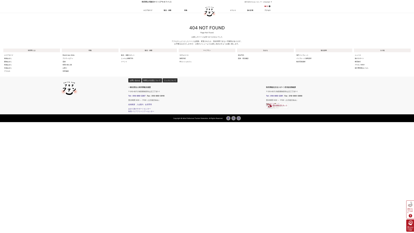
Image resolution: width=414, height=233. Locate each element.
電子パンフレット (302, 55)
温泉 (64, 61)
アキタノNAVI (360, 65)
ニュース (358, 55)
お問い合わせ (135, 80)
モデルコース (184, 55)
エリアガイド (147, 10)
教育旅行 (358, 61)
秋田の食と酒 (67, 65)
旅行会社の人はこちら (252, 2)
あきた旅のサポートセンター (139, 109)
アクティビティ (68, 58)
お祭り (65, 68)
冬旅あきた (8, 68)
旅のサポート (359, 58)
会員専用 (148, 104)
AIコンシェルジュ (186, 61)
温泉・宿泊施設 (243, 58)
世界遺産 (66, 71)
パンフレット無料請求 (303, 58)
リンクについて (170, 80)
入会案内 (140, 104)
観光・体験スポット (128, 55)
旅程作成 (183, 58)
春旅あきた (8, 58)
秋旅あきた (8, 65)
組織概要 (131, 104)
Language (266, 2)
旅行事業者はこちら (361, 68)
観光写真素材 (300, 61)
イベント (233, 10)
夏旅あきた (8, 61)
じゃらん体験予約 (127, 58)
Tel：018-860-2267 (137, 96)
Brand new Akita (68, 55)
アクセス (268, 10)
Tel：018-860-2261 (274, 96)
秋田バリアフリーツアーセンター (141, 111)
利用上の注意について (152, 80)
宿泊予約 (241, 55)
